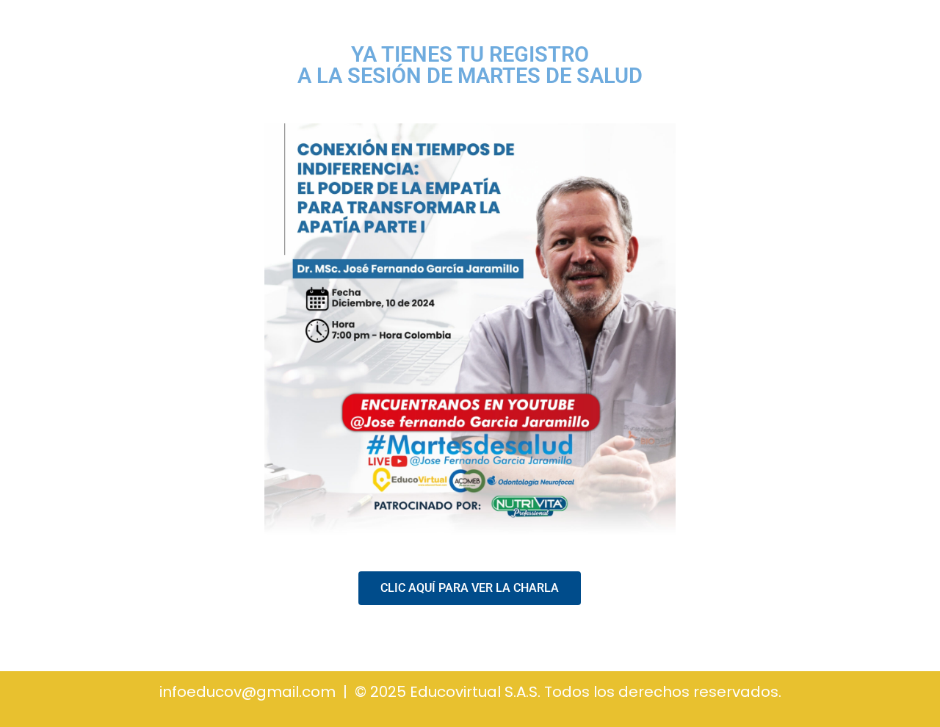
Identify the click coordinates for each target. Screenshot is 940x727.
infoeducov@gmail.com (247, 691)
